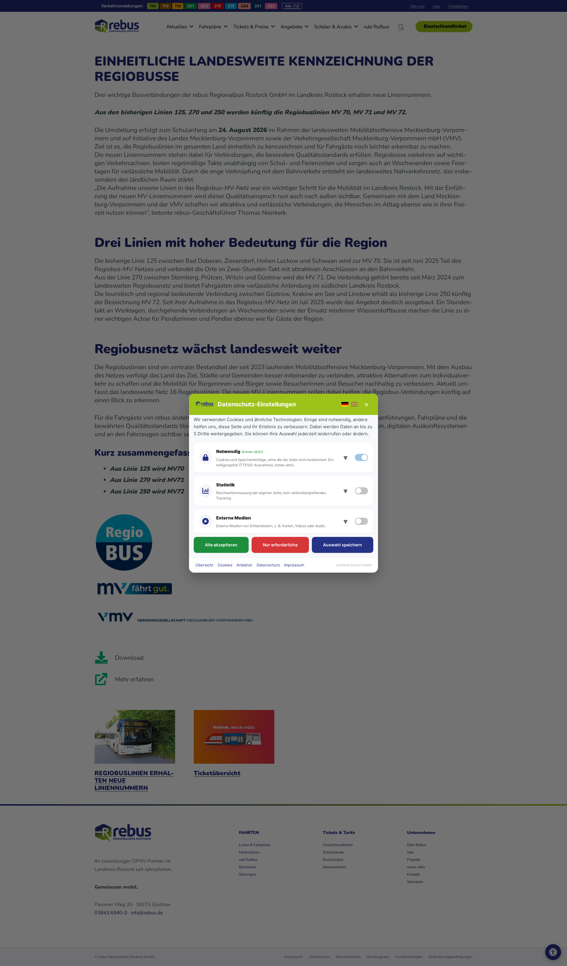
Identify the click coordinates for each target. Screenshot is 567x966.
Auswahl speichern (342, 544)
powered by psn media (354, 565)
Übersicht (204, 565)
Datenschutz (268, 565)
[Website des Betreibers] (204, 404)
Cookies (225, 565)
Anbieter (244, 565)
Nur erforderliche (280, 544)
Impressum (294, 565)
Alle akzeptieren (221, 544)
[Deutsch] (344, 404)
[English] (354, 404)
